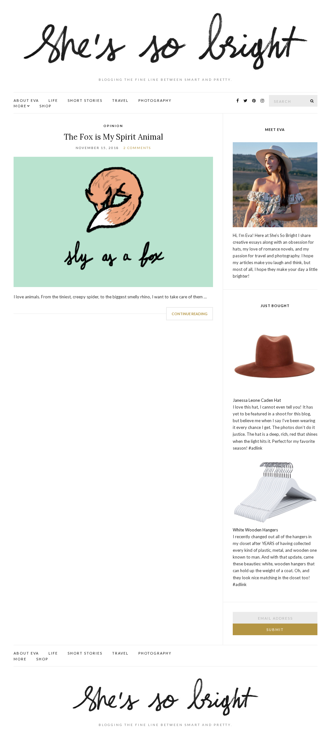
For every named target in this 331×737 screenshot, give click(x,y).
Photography (155, 100)
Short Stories (85, 100)
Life (53, 100)
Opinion (113, 126)
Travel (120, 100)
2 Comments (137, 148)
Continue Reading (190, 314)
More (20, 106)
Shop (45, 106)
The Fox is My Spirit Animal (113, 137)
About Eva (26, 100)
